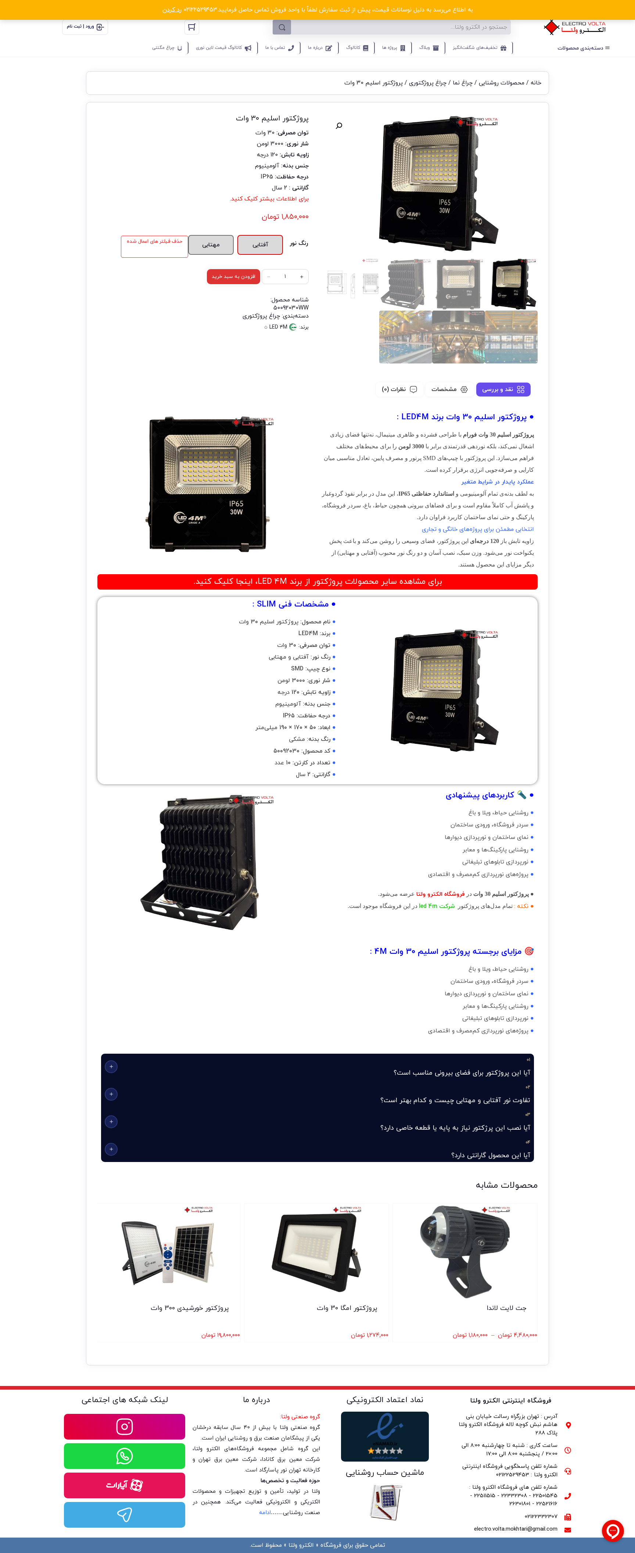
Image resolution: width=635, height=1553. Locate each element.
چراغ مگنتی (163, 48)
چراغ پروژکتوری (427, 83)
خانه (536, 83)
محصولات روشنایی (501, 83)
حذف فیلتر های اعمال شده (154, 241)
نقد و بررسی (497, 389)
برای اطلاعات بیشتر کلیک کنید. (269, 199)
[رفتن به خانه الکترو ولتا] (574, 27)
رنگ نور (299, 243)
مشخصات (443, 389)
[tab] (503, 390)
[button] (338, 126)
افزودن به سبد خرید (233, 276)
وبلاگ (424, 48)
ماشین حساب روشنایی (385, 1472)
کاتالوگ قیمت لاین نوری (219, 48)
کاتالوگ (353, 48)
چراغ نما (463, 83)
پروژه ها (389, 48)
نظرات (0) (394, 389)
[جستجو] (282, 27)
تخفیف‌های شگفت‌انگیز (475, 48)
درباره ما (315, 48)
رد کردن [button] (172, 10)
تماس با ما (275, 48)
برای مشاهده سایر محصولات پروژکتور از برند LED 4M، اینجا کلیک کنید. (317, 581)
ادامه (265, 1513)
